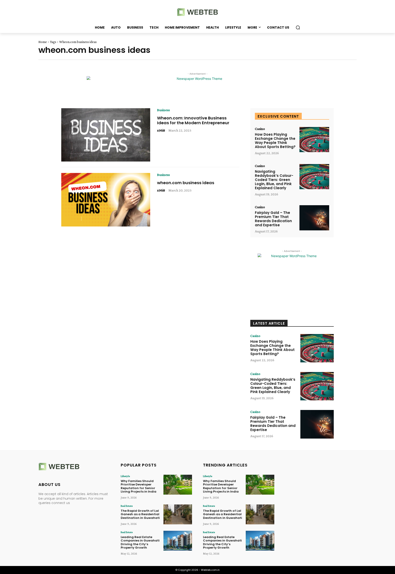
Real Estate (127, 505)
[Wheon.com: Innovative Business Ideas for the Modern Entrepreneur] (105, 135)
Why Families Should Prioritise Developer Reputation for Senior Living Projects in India (138, 486)
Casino (260, 129)
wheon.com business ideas (185, 183)
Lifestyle (125, 476)
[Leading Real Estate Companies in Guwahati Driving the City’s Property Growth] (177, 541)
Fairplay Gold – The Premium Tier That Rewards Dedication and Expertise (273, 218)
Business (163, 110)
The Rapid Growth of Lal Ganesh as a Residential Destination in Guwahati (140, 514)
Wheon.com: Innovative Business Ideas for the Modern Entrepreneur (193, 120)
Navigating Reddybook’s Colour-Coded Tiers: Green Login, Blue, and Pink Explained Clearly (274, 179)
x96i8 (161, 130)
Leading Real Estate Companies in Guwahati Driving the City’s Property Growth (140, 542)
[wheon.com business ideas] (105, 199)
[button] (297, 27)
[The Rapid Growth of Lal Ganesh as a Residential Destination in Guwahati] (177, 514)
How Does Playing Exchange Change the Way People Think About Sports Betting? (275, 140)
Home (42, 42)
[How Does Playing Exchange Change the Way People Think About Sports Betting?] (314, 139)
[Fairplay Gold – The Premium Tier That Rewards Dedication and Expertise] (314, 218)
